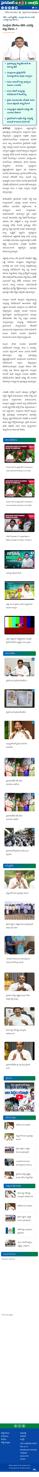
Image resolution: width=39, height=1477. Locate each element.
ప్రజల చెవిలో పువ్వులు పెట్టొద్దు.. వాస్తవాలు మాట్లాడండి (24, 1246)
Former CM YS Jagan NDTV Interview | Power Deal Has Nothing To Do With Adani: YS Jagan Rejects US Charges (19, 505)
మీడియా (23, 1436)
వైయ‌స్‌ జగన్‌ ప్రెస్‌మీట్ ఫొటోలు (16, 712)
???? (32, 7)
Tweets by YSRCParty (8, 1259)
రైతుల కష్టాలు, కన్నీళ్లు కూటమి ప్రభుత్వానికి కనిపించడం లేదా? (23, 1152)
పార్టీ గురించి (5, 1433)
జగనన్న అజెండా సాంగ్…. (14, 573)
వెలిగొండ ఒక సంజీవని (23, 1125)
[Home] (19, 3)
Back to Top (34, 1469)
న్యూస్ (22, 1439)
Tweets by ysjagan (7, 1315)
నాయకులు (4, 1436)
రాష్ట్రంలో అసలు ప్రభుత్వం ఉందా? (26, 12)
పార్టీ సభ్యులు (5, 1442)
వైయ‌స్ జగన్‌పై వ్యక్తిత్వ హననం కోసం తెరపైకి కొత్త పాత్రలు (24, 1178)
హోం (5, 17)
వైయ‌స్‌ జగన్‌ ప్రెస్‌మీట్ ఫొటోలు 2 (16, 680)
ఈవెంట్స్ (23, 1433)
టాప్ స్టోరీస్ (12, 17)
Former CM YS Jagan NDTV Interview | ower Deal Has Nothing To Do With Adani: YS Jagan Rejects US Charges (19, 471)
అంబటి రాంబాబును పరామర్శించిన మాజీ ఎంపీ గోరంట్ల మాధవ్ (24, 1165)
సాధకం (3, 1439)
